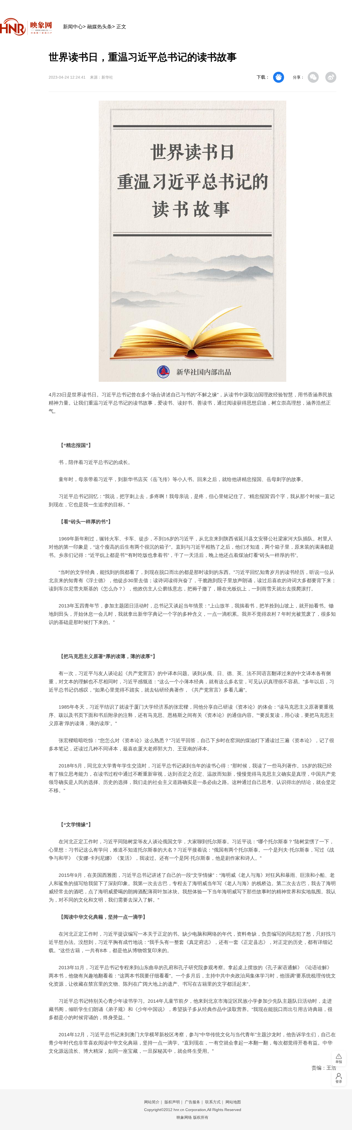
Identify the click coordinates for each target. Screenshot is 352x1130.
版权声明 (172, 1102)
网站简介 (152, 1102)
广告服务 (192, 1102)
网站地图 (233, 1102)
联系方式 (213, 1102)
